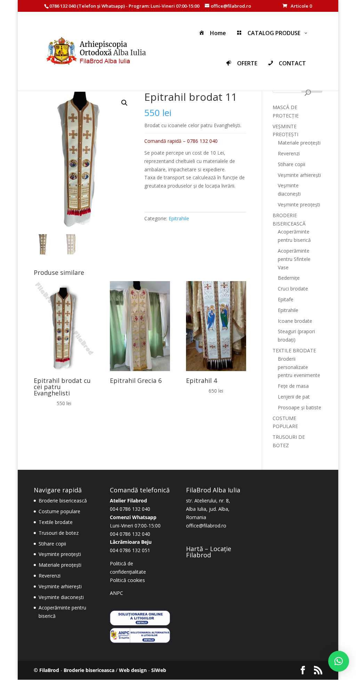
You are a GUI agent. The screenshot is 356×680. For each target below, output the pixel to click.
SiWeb (158, 670)
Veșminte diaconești (61, 597)
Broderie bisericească (63, 500)
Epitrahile (179, 218)
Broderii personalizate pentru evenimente (299, 367)
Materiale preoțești (299, 142)
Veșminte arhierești (299, 175)
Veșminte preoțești (299, 204)
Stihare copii (291, 164)
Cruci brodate (293, 288)
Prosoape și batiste (299, 407)
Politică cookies (127, 580)
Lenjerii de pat (294, 396)
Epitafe (285, 299)
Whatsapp (112, 6)
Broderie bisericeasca (89, 670)
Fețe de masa (293, 386)
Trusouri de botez (59, 533)
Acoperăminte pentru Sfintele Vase (294, 259)
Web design (133, 670)
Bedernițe (289, 278)
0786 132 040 (62, 6)
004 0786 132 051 (130, 550)
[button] (124, 103)
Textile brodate (56, 522)
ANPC (116, 593)
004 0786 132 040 (130, 509)
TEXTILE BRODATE (294, 350)
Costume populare (59, 511)
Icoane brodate (295, 321)
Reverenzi (289, 153)
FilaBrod (49, 670)
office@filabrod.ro (206, 525)
